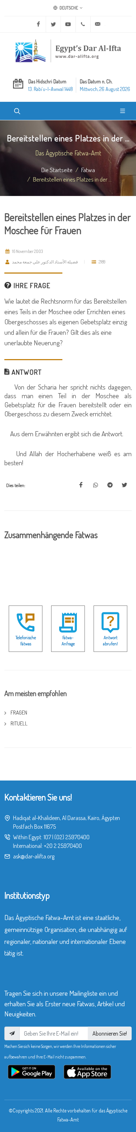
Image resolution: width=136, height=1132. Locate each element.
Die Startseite (57, 170)
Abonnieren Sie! (109, 1033)
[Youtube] (68, 24)
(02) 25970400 (72, 837)
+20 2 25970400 (63, 845)
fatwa (88, 170)
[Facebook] (38, 24)
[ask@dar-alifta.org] (98, 24)
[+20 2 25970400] (83, 24)
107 (47, 837)
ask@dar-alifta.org (33, 856)
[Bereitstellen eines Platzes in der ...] (81, 485)
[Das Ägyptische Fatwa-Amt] (68, 51)
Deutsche (68, 8)
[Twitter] (53, 24)
